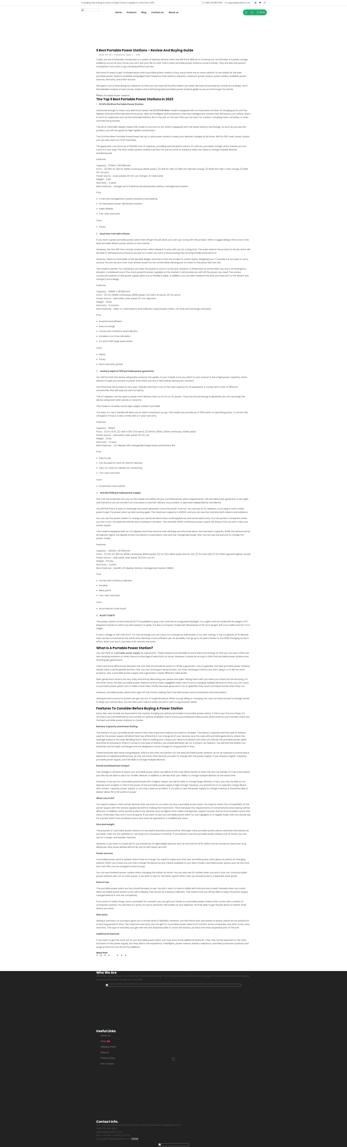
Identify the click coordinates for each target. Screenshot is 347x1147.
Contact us (157, 12)
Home (118, 12)
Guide (181, 30)
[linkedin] (117, 955)
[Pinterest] (109, 955)
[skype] (125, 955)
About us (173, 12)
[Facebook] (101, 955)
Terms (134, 1138)
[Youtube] (255, 3)
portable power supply (128, 653)
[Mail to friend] (113, 955)
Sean (128, 54)
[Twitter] (260, 3)
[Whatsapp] (265, 3)
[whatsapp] (122, 955)
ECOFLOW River (161, 110)
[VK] (105, 955)
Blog (143, 12)
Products (131, 12)
